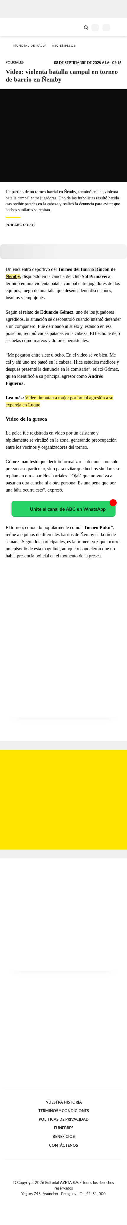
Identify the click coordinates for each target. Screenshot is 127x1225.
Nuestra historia (63, 1102)
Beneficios (64, 1136)
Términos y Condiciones (63, 1111)
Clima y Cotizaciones (76, 26)
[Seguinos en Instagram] (73, 1200)
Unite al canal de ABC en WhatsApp (68, 509)
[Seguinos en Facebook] (55, 1200)
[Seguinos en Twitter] (61, 1200)
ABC (15, 26)
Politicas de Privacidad (64, 1119)
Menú (119, 27)
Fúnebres (63, 1128)
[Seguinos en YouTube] (67, 1200)
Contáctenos (63, 1145)
